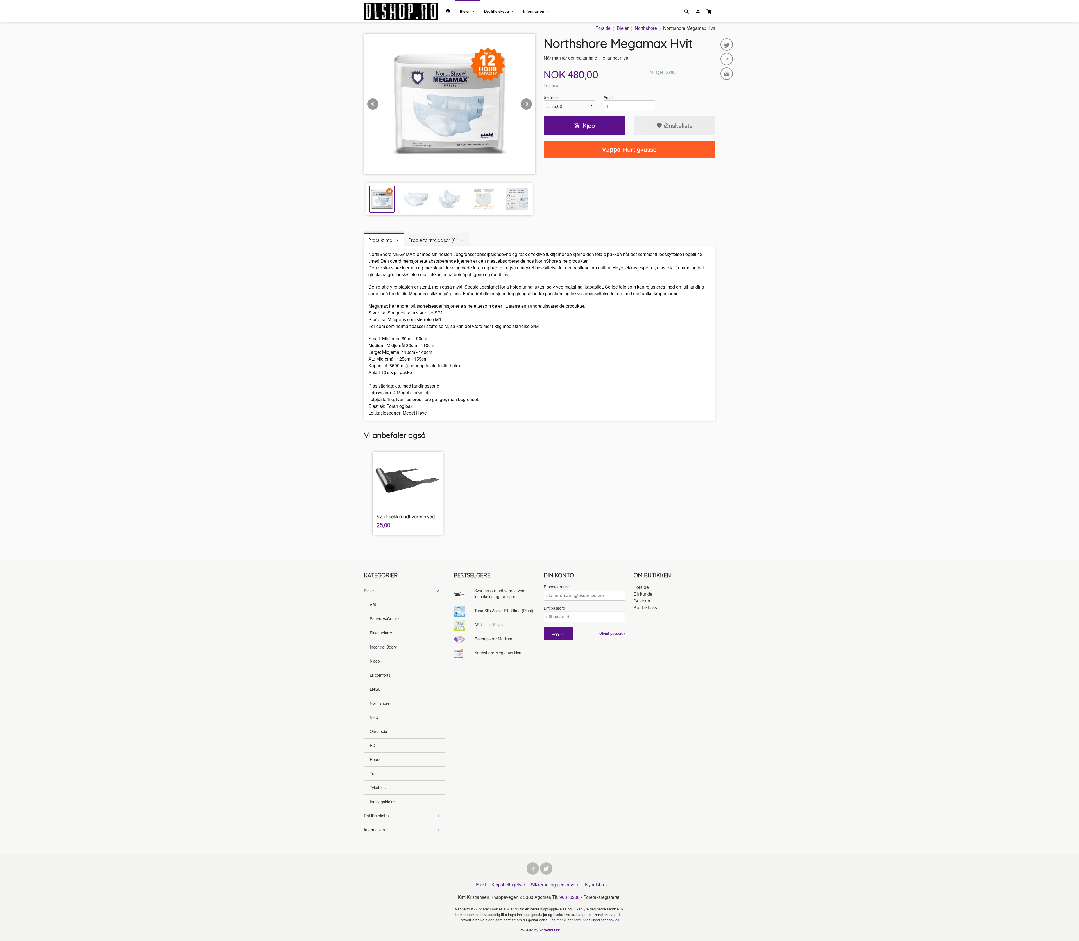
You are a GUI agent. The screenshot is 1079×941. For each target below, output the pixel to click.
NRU (374, 717)
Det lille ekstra (496, 11)
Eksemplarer (381, 633)
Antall (608, 97)
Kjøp (588, 125)
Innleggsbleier (382, 801)
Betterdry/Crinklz (384, 619)
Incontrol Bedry (383, 647)
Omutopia (378, 731)
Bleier (465, 11)
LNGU (375, 689)
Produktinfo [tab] (380, 240)
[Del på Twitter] (726, 44)
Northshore (380, 703)
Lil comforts (380, 675)
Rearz (375, 759)
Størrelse (552, 97)
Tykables (378, 787)
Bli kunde (643, 594)
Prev (378, 103)
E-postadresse (557, 586)
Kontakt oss (645, 607)
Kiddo (375, 661)
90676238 (569, 897)
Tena (374, 773)
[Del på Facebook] (726, 59)
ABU (374, 604)
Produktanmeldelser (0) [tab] (433, 240)
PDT (373, 745)
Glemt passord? (612, 633)
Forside (603, 28)
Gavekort (643, 600)
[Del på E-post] (726, 73)
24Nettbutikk (550, 930)
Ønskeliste (677, 125)
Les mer (557, 919)
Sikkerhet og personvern (555, 884)
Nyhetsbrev (596, 884)
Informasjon (533, 11)
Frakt (481, 884)
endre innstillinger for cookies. (596, 919)
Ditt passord (554, 608)
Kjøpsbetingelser (508, 884)
